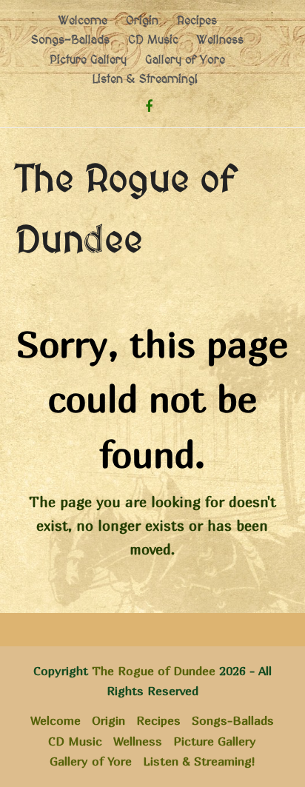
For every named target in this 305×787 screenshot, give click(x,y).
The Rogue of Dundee (153, 670)
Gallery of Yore (91, 761)
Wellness (137, 741)
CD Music (75, 741)
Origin (108, 720)
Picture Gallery (214, 741)
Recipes (158, 720)
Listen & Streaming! (199, 761)
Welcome (55, 720)
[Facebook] (148, 106)
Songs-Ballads (233, 720)
